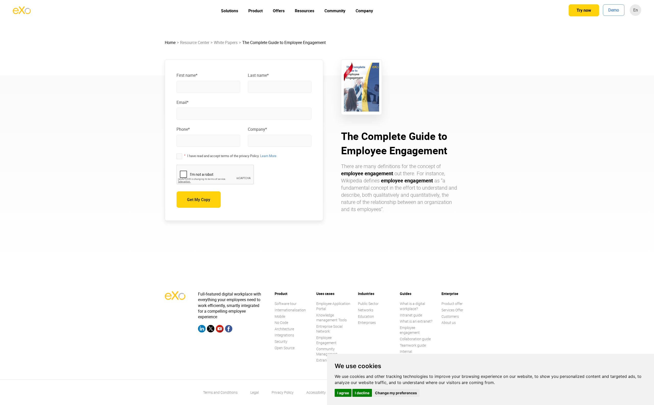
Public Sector (368, 303)
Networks (365, 310)
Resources (304, 11)
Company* (257, 129)
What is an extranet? (416, 321)
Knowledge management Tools (331, 318)
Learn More (268, 156)
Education (366, 316)
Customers (450, 316)
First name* (187, 75)
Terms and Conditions (220, 392)
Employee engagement (410, 330)
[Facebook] (228, 329)
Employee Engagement (326, 340)
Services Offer (452, 310)
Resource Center (194, 42)
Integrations (284, 335)
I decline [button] (362, 393)
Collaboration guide (415, 338)
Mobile (280, 316)
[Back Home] (22, 12)
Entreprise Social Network (329, 329)
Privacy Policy (283, 392)
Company (364, 11)
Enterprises (367, 322)
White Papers (226, 42)
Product (255, 11)
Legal (254, 392)
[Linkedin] (202, 329)
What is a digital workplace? (412, 306)
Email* (183, 102)
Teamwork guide (413, 345)
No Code (281, 322)
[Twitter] (211, 329)
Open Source (285, 347)
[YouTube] (220, 329)
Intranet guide (411, 315)
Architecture (284, 328)
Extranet (323, 360)
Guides (405, 293)
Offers (279, 11)
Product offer (452, 303)
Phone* (183, 129)
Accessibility (316, 392)
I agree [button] (343, 393)
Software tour (286, 303)
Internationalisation (290, 310)
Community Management (326, 351)
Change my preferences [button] (396, 393)
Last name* (258, 75)
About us (448, 322)
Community (334, 11)
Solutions (229, 11)
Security (281, 341)
